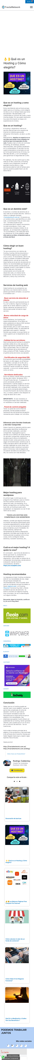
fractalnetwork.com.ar (11, 217)
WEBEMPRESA (7, 641)
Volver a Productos (13, 1055)
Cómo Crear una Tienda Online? (16, 754)
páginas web (12, 586)
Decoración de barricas (13, 818)
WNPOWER (6, 625)
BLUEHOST (6, 651)
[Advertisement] (17, 30)
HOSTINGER (6, 662)
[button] (31, 7)
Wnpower (6, 588)
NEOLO (5, 605)
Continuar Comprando (10, 1058)
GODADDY (6, 688)
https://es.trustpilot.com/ (12, 565)
